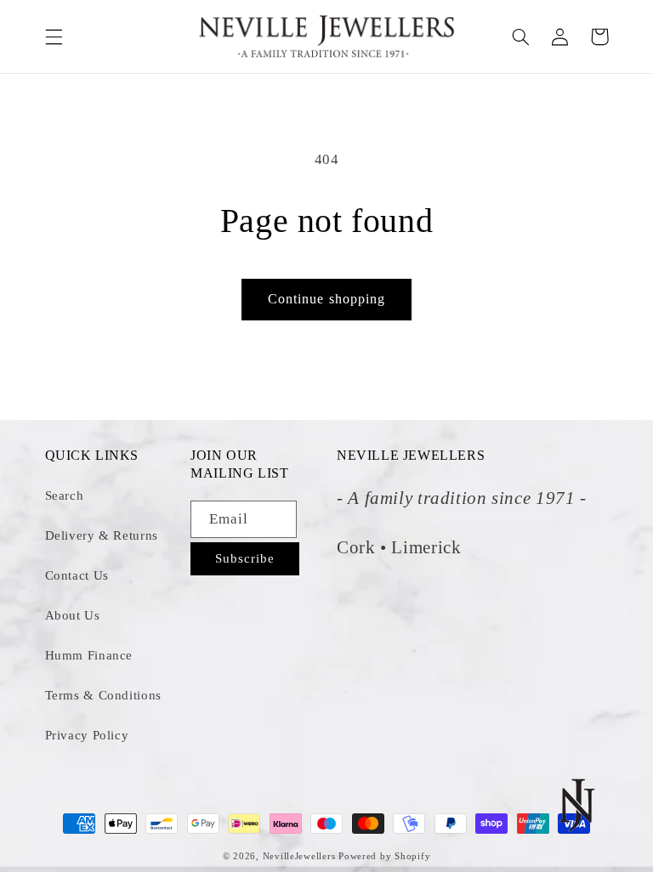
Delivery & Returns (101, 535)
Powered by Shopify (384, 856)
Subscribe (245, 558)
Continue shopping (326, 299)
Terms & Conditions (103, 695)
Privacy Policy (87, 735)
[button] (53, 36)
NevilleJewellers (299, 856)
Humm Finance (89, 655)
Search (64, 495)
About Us (72, 615)
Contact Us (77, 575)
